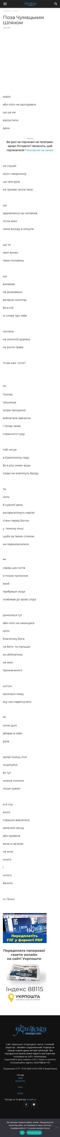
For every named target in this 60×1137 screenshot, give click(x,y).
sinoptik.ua (31, 1099)
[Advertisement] (30, 62)
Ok (22, 1132)
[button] (5, 4)
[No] (56, 1127)
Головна (6, 11)
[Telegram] (34, 1105)
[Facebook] (26, 1105)
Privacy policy (34, 1132)
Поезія (16, 11)
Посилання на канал (39, 150)
